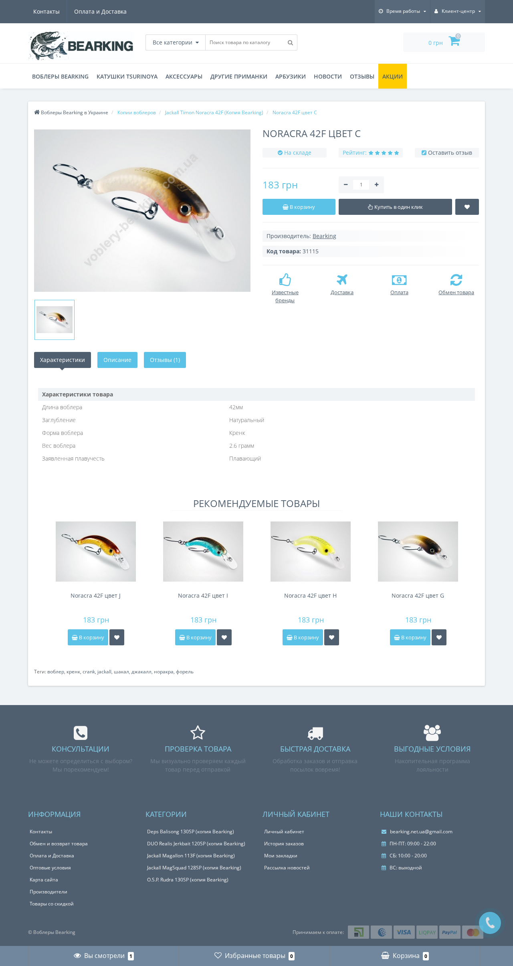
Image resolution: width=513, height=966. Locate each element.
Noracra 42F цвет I (203, 595)
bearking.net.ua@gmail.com (420, 831)
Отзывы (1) (165, 360)
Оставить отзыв (450, 152)
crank (89, 671)
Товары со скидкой (52, 903)
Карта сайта (44, 879)
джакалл (141, 671)
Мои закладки (280, 855)
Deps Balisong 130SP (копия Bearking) (190, 831)
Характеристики (62, 360)
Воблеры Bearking (60, 76)
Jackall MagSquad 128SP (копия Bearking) (194, 867)
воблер (55, 671)
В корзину (91, 637)
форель (185, 671)
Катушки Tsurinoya (127, 76)
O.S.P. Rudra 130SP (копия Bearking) (187, 879)
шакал (121, 671)
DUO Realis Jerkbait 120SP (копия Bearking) (196, 843)
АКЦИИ (392, 76)
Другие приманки (238, 76)
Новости (328, 76)
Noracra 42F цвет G (418, 595)
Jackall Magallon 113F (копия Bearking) (191, 855)
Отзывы (362, 76)
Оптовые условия (50, 867)
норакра (164, 671)
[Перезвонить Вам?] (490, 923)
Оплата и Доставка (100, 11)
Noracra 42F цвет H (310, 595)
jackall (104, 671)
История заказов (284, 843)
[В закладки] (116, 637)
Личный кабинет (284, 831)
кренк (73, 671)
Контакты (46, 11)
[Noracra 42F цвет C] (142, 210)
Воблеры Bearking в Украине (74, 112)
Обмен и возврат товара (59, 843)
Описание (117, 360)
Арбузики (290, 76)
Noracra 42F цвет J (96, 595)
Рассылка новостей (287, 867)
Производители (48, 891)
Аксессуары (184, 76)
